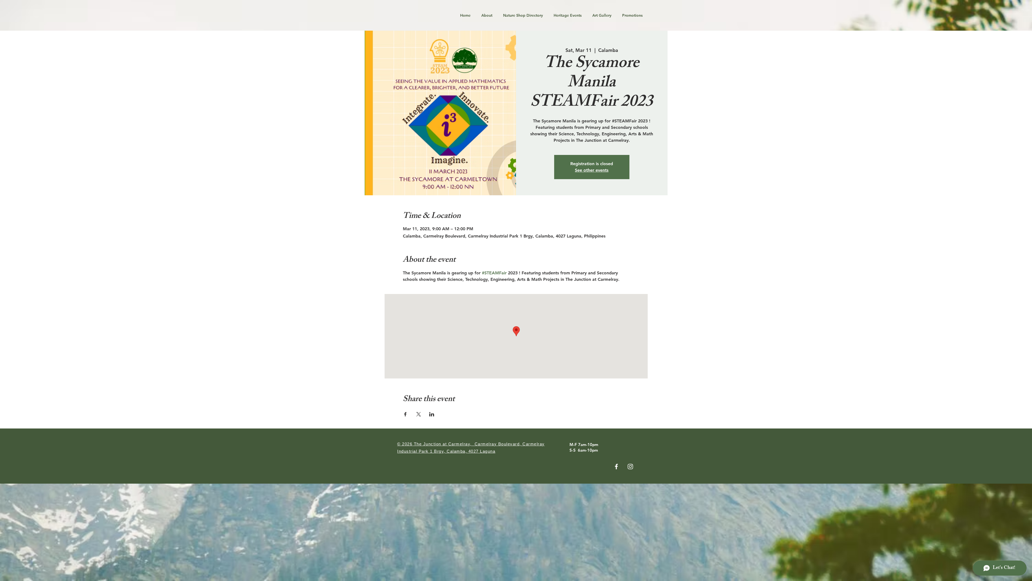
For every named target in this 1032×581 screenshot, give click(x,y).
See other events (591, 170)
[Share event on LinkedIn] (431, 414)
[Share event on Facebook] (405, 414)
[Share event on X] (418, 414)
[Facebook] (616, 466)
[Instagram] (630, 466)
